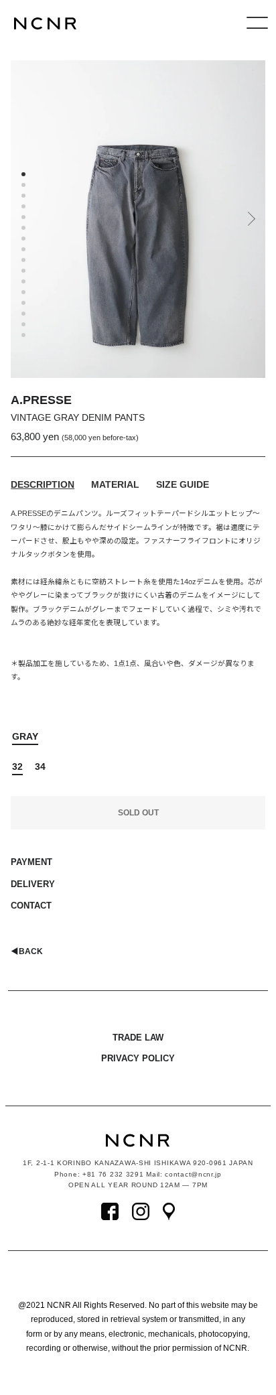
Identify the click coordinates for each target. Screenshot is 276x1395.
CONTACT (31, 906)
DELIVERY (33, 884)
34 (40, 766)
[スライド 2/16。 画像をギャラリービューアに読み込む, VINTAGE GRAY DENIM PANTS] (24, 186)
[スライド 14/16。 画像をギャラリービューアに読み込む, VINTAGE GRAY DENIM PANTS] (24, 315)
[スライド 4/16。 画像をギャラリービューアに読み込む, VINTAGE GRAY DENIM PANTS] (24, 207)
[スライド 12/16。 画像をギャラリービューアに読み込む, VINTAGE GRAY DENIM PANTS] (24, 293)
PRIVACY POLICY (138, 1058)
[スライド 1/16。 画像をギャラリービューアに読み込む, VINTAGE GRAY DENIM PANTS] (24, 175)
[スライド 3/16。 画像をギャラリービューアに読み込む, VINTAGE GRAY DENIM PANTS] (24, 197)
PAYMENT (31, 862)
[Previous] (21, 224)
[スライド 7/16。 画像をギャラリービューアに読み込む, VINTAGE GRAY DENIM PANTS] (24, 240)
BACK (27, 951)
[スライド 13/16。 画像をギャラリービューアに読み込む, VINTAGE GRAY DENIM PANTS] (24, 304)
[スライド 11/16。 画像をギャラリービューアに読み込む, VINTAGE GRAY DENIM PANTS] (24, 282)
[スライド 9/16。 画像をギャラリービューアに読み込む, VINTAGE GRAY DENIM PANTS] (24, 261)
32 (17, 766)
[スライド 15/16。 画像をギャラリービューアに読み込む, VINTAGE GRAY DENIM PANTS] (24, 325)
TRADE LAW (138, 1038)
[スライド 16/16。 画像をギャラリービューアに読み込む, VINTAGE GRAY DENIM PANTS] (24, 336)
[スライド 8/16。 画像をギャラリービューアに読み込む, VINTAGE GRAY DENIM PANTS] (24, 250)
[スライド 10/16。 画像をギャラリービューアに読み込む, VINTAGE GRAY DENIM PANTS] (24, 272)
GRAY (25, 736)
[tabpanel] (138, 219)
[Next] (250, 224)
